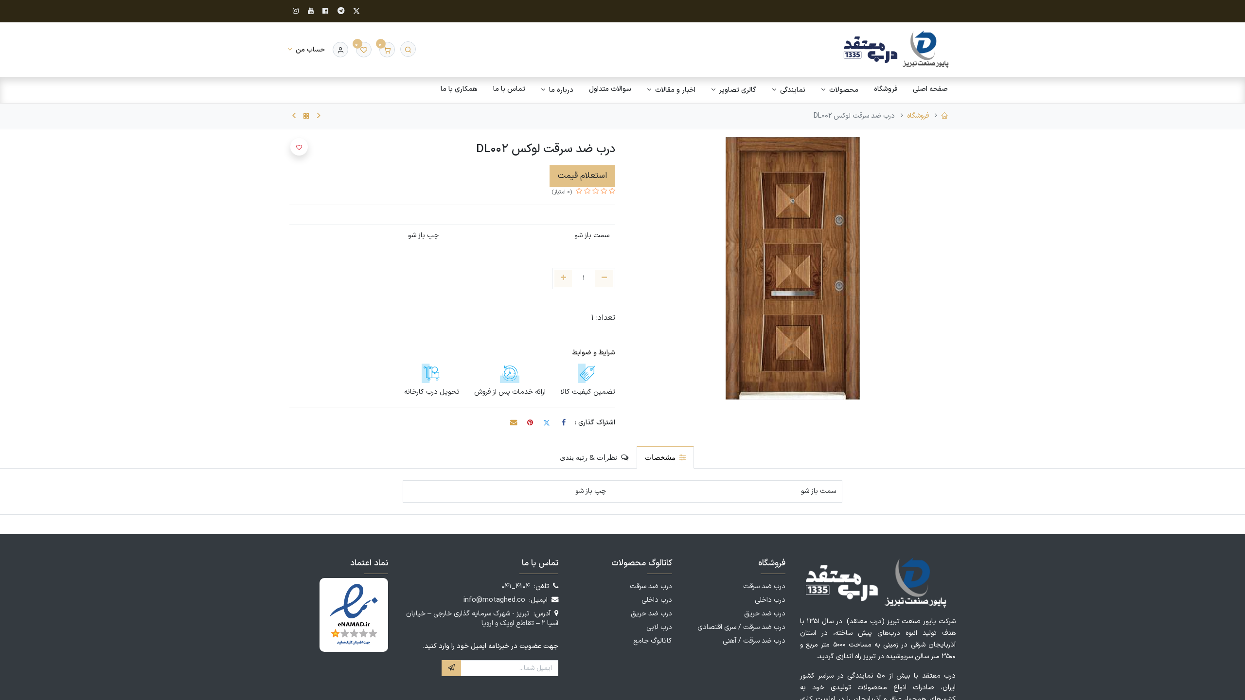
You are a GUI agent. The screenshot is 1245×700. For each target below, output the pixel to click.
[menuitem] (930, 89)
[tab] (665, 457)
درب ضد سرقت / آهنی (754, 641)
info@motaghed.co (494, 600)
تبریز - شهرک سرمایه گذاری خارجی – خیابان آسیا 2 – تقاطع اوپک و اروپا (482, 619)
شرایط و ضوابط (593, 353)
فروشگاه (918, 116)
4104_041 (515, 586)
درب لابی (659, 627)
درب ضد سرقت (764, 586)
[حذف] (604, 278)
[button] (299, 147)
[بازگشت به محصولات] (306, 116)
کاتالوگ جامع (652, 641)
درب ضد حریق (764, 614)
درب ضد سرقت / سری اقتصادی (741, 627)
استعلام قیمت (582, 175)
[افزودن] (563, 278)
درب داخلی (770, 600)
